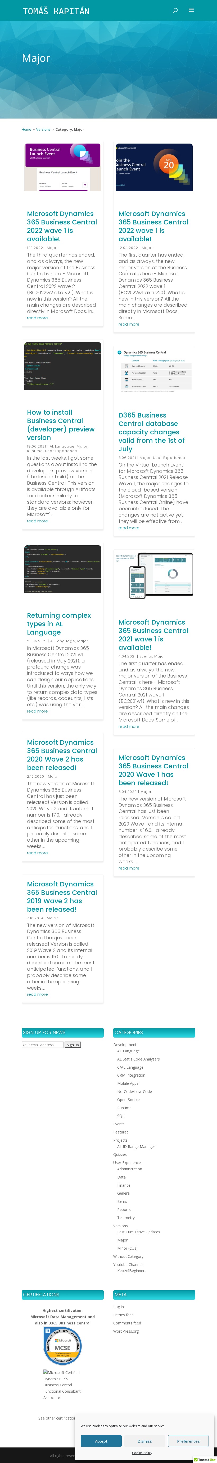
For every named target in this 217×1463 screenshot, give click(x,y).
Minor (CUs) (127, 1248)
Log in (118, 1306)
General (123, 1193)
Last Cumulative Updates (138, 1231)
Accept (101, 1441)
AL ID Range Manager (136, 1146)
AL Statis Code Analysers (138, 1059)
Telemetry (126, 1217)
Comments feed (127, 1322)
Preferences (188, 1441)
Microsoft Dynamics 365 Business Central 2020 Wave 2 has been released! (62, 755)
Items (122, 1201)
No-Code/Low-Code (134, 1091)
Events (145, 656)
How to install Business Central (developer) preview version (61, 425)
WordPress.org (126, 1331)
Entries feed (123, 1314)
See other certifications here (62, 1418)
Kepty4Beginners (131, 1270)
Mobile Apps (127, 1083)
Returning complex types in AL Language (59, 624)
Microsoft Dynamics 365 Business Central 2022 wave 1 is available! (62, 226)
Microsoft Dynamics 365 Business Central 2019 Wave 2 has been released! (62, 897)
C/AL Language (130, 1067)
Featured (121, 1132)
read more (37, 318)
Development (125, 1044)
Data (121, 1177)
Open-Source (128, 1099)
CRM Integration (131, 1075)
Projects (120, 1140)
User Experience (61, 450)
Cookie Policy (142, 1453)
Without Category (128, 1256)
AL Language (62, 446)
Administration (129, 1168)
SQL (120, 1115)
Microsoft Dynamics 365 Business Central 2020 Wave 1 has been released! (154, 770)
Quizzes (120, 1154)
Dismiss (145, 1441)
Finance (123, 1185)
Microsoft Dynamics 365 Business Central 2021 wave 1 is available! (154, 635)
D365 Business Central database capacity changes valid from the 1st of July (152, 432)
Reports (124, 1209)
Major (52, 247)
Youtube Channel (127, 1264)
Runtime (35, 450)
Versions (120, 1225)
